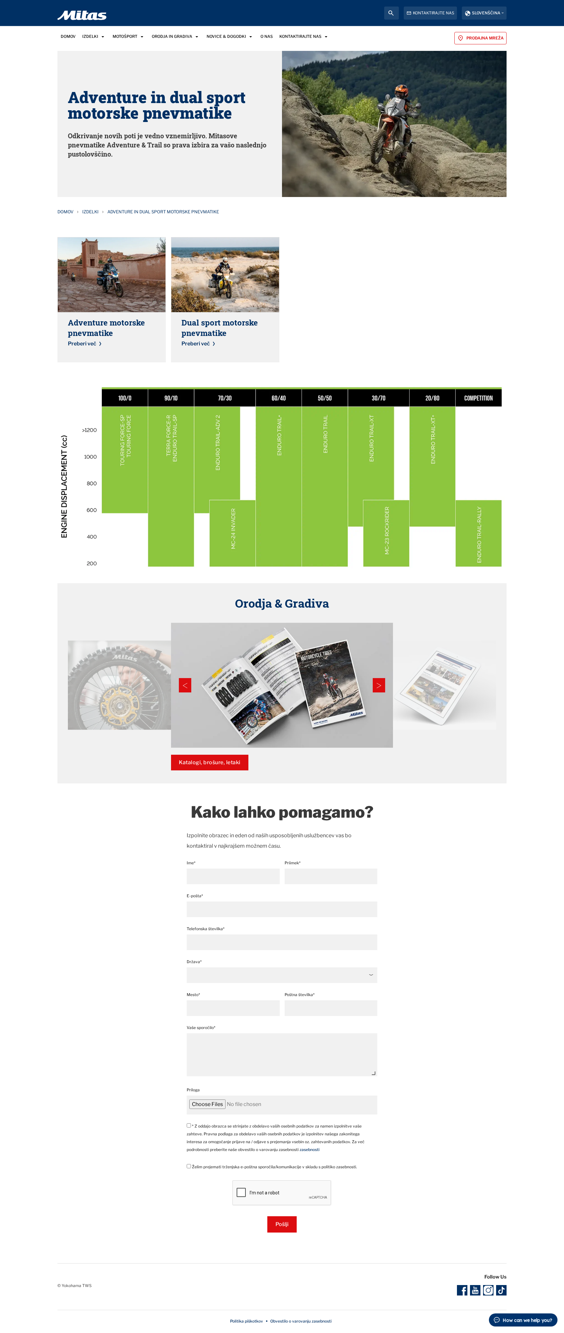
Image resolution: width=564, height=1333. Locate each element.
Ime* (191, 862)
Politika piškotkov (246, 1321)
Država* (194, 961)
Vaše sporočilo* (201, 1027)
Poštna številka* (300, 994)
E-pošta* (195, 895)
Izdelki (90, 211)
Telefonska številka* (206, 928)
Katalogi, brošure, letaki (210, 762)
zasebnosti (310, 1149)
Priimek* (293, 862)
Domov (65, 211)
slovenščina (486, 12)
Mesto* (193, 994)
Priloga (193, 1089)
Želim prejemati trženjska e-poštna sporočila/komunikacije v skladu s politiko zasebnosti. (274, 1166)
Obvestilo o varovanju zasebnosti (301, 1321)
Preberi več (82, 344)
